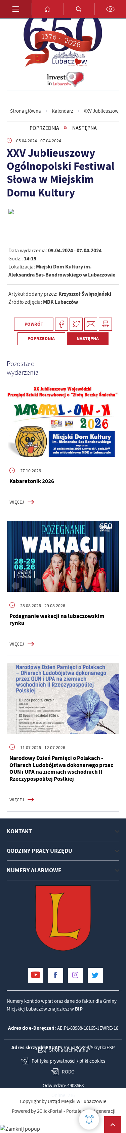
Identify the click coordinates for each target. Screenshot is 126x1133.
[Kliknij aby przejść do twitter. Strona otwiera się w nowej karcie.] (95, 975)
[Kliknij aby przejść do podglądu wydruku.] (105, 324)
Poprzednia (44, 128)
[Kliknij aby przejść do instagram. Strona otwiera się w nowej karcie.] (75, 975)
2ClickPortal (49, 1111)
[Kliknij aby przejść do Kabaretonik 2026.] (63, 421)
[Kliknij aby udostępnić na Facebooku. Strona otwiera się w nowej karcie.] (61, 324)
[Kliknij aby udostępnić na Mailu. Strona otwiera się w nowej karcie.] (90, 324)
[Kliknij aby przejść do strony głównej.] (47, 9)
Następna (84, 128)
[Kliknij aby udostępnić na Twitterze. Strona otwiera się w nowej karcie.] (76, 324)
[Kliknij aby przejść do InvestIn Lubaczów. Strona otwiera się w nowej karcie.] (65, 79)
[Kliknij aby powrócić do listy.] (65, 128)
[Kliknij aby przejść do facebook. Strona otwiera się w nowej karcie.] (55, 975)
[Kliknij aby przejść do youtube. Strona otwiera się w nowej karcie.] (35, 975)
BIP (79, 1009)
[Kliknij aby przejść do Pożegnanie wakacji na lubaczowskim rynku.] (63, 556)
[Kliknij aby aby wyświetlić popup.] (89, 1119)
